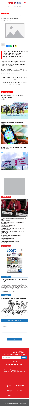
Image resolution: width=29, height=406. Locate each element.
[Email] (21, 364)
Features (5, 13)
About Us (13, 400)
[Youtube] (12, 364)
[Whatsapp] (18, 364)
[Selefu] (14, 307)
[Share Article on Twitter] (9, 46)
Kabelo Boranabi (3, 236)
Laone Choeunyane (4, 229)
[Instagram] (15, 364)
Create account (17, 6)
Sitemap (25, 400)
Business (20, 380)
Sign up (6, 82)
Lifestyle (9, 385)
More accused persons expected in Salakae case (12, 222)
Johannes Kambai (4, 220)
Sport (19, 381)
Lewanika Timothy (4, 98)
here (14, 79)
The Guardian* (3, 233)
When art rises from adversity (8, 225)
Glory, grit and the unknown (7, 238)
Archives (8, 400)
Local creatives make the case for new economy (12, 228)
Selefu (6, 295)
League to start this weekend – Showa (10, 241)
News (9, 381)
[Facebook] (7, 364)
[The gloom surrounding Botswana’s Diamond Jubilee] (14, 109)
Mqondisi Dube (3, 242)
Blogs (19, 386)
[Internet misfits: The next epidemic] (14, 134)
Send (14, 339)
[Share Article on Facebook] (7, 46)
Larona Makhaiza (4, 223)
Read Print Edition (6, 246)
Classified (9, 395)
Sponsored (9, 390)
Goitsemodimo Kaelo (4, 226)
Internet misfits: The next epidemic (12, 122)
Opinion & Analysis (20, 385)
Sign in (9, 6)
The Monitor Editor (4, 291)
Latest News (9, 380)
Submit (24, 357)
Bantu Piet (3, 123)
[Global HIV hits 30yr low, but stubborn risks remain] (14, 161)
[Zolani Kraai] (3, 45)
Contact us (4, 400)
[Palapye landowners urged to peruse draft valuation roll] (14, 208)
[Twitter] (9, 364)
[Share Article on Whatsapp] (11, 46)
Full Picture (19, 390)
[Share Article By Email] (13, 46)
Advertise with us (19, 400)
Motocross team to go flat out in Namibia (11, 235)
